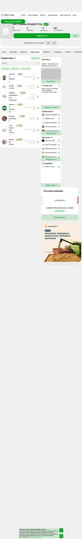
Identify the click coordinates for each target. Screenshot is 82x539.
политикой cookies (34, 537)
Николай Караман (12, 77)
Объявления (53, 15)
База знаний (33, 15)
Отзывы (68, 52)
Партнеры (47, 52)
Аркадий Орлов (11, 141)
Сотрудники (58, 52)
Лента (23, 15)
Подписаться (42, 36)
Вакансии (24, 52)
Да (48, 43)
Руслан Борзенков (12, 118)
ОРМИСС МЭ (11, 87)
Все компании (59, 217)
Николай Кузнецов (12, 108)
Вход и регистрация (13, 21)
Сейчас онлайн (25, 68)
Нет (54, 43)
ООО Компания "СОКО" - (11, 130)
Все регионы (5, 68)
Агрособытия (65, 15)
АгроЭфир (14, 52)
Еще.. (75, 15)
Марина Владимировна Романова (13, 96)
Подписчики (35, 52)
